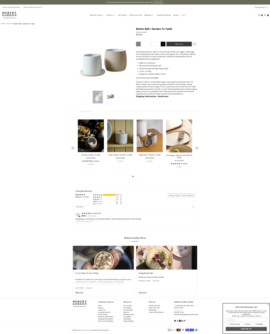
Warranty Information (105, 317)
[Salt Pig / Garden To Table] (91, 135)
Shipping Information (105, 319)
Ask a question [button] (188, 195)
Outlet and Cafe (135, 15)
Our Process (127, 306)
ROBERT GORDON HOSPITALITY (33, 7)
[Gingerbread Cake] (166, 258)
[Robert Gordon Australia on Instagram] (180, 321)
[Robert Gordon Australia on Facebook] (177, 321)
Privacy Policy (102, 314)
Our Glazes (122, 15)
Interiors (109, 15)
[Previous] (73, 148)
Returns (101, 308)
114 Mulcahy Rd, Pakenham (184, 306)
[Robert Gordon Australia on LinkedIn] (182, 321)
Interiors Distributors (156, 312)
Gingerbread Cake (146, 273)
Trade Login (158, 2)
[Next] (197, 148)
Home (3, 23)
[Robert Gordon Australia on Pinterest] (185, 321)
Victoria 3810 (178, 308)
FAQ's (100, 306)
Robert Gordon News (135, 238)
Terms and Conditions (106, 321)
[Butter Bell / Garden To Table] (103, 58)
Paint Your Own (154, 308)
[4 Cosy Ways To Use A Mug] (103, 258)
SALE (183, 15)
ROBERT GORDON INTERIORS (11, 7)
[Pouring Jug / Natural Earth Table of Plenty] (179, 135)
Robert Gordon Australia (84, 330)
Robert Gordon (141, 32)
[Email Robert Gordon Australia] (175, 321)
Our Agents (127, 317)
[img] (87, 213)
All (9, 23)
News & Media (128, 321)
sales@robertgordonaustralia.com (186, 314)
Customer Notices (104, 312)
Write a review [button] (174, 195)
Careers (176, 15)
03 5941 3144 (178, 312)
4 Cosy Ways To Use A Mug (87, 273)
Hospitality (127, 319)
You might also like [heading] (85, 111)
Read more (79, 292)
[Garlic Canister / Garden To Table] (120, 135)
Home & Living (95, 15)
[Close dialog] (268, 305)
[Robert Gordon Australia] (9, 15)
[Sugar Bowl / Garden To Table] (150, 135)
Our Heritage (128, 310)
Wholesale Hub (128, 314)
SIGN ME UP (246, 329)
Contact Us (102, 310)
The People (127, 308)
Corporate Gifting (164, 15)
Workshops (153, 310)
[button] (97, 195)
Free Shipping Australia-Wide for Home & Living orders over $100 (129, 2)
